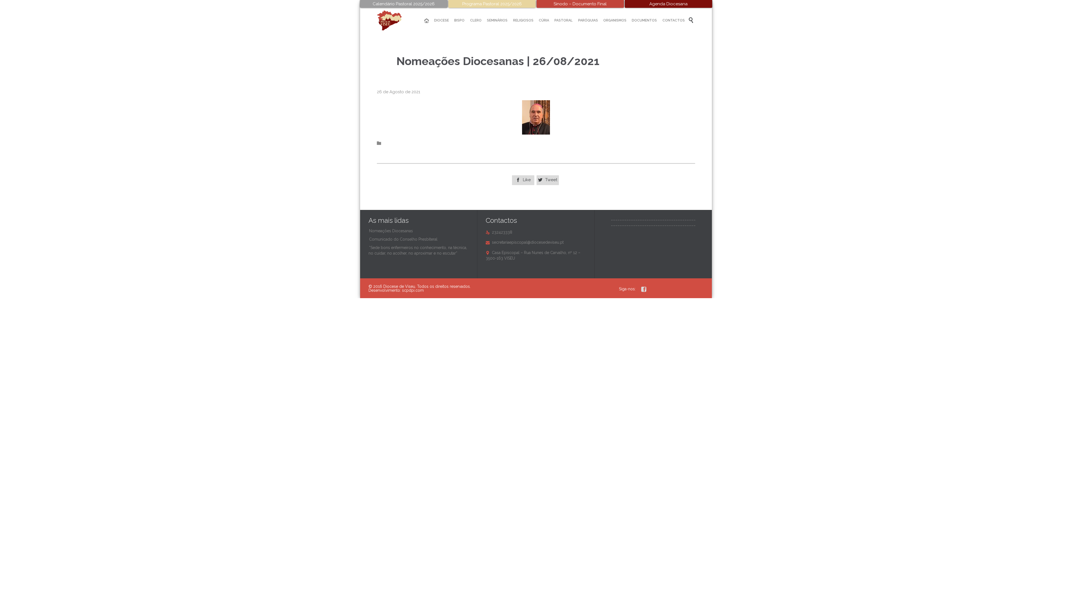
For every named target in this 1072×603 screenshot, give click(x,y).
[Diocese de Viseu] (393, 20)
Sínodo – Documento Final (580, 3)
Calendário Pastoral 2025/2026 (404, 3)
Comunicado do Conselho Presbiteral (403, 239)
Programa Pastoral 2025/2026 (492, 3)
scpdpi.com (413, 290)
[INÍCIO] (426, 20)
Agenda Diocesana (668, 3)
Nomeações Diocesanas (391, 231)
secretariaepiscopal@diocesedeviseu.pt (525, 242)
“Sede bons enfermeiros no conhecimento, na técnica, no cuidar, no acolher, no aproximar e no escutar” (417, 250)
